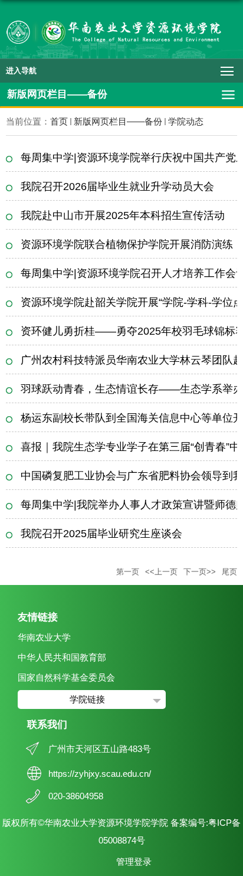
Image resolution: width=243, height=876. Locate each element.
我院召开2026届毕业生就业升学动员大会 (117, 186)
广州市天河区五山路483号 (99, 749)
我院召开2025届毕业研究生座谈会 (101, 534)
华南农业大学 (44, 637)
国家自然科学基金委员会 (66, 677)
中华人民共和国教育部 (62, 657)
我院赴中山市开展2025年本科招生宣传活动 (123, 215)
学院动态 (185, 121)
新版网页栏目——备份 (118, 121)
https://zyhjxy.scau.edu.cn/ (99, 774)
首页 (59, 121)
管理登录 (134, 862)
